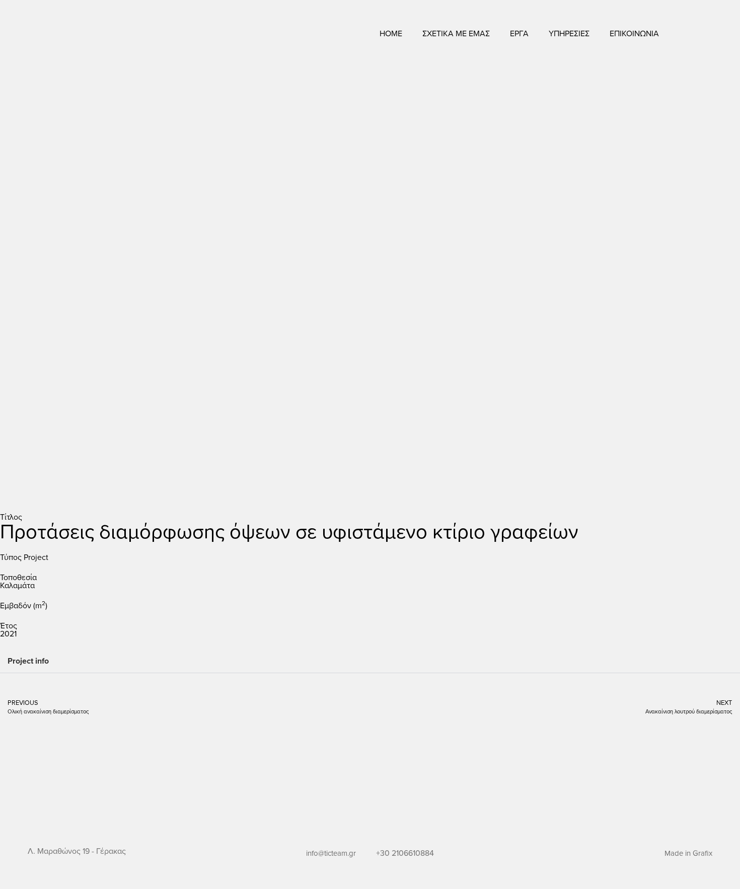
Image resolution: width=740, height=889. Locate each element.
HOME (391, 33)
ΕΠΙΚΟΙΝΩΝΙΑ (634, 33)
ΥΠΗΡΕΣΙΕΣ (569, 33)
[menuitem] (695, 33)
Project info (28, 661)
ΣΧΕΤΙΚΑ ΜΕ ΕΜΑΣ (456, 33)
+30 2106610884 (405, 852)
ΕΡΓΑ (519, 33)
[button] (370, 661)
